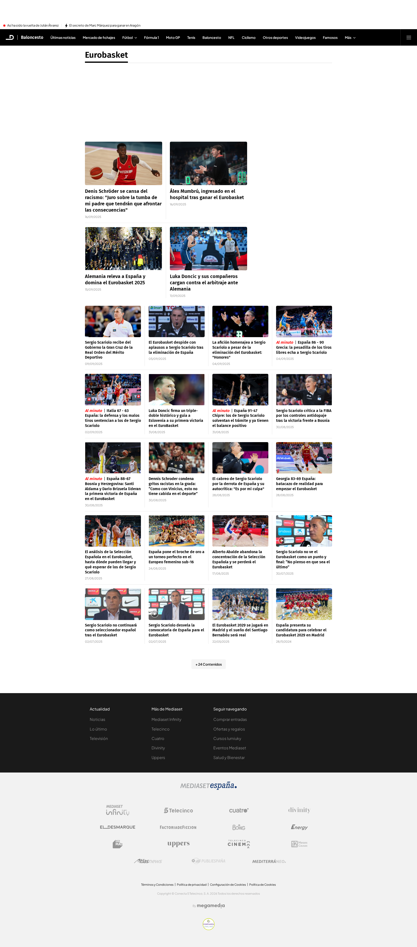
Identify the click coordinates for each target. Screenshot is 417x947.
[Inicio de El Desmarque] (10, 37)
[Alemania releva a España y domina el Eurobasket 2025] (123, 248)
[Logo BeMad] (118, 844)
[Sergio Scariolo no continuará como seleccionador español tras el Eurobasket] (113, 604)
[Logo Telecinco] (178, 810)
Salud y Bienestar (229, 757)
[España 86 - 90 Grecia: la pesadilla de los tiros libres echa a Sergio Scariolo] (304, 321)
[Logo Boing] (238, 827)
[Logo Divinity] (299, 810)
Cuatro (158, 738)
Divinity (158, 747)
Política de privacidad (192, 884)
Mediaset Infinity (166, 719)
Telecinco (161, 728)
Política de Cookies (262, 884)
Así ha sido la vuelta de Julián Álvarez (33, 26)
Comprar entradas (230, 719)
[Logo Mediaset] (208, 788)
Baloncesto (32, 37)
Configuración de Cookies (228, 884)
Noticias (97, 719)
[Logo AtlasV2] (148, 861)
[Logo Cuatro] (239, 810)
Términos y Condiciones (157, 884)
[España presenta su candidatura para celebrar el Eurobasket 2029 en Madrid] (304, 604)
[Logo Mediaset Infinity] (117, 810)
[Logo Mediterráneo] (269, 861)
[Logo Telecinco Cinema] (239, 844)
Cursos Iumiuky (227, 738)
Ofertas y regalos (229, 728)
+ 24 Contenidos (208, 664)
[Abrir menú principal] (408, 37)
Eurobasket (106, 55)
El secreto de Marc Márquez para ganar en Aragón (104, 26)
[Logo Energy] (299, 827)
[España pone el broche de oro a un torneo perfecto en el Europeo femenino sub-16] (177, 531)
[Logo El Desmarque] (117, 827)
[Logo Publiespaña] (208, 861)
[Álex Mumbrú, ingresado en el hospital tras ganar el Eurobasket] (208, 163)
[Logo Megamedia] (211, 905)
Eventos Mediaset (229, 747)
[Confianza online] (209, 928)
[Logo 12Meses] (299, 844)
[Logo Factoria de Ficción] (178, 827)
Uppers (158, 757)
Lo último (98, 728)
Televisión (99, 738)
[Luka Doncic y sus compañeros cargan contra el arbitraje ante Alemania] (208, 248)
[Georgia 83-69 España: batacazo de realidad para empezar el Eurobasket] (304, 458)
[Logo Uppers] (178, 844)
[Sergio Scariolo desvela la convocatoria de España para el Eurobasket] (177, 604)
